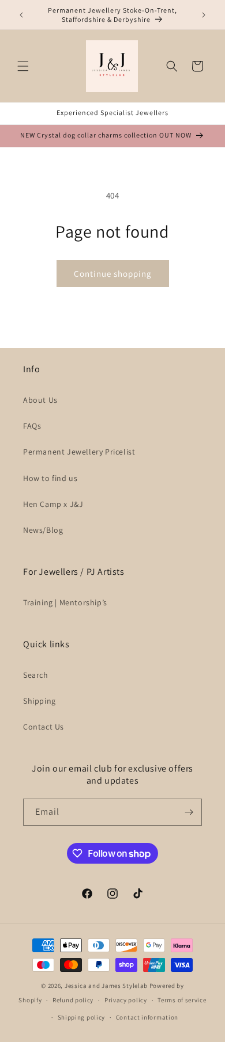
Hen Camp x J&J (53, 504)
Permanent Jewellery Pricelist (79, 451)
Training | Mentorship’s (65, 602)
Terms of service (182, 1000)
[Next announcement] (203, 15)
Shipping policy (82, 1017)
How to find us (50, 478)
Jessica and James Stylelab (106, 986)
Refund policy (72, 1000)
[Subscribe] (188, 812)
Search (35, 675)
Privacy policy (125, 1000)
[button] (23, 66)
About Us (40, 400)
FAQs (32, 426)
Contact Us (43, 727)
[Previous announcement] (21, 15)
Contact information (147, 1017)
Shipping (39, 701)
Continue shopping (113, 273)
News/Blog (43, 530)
